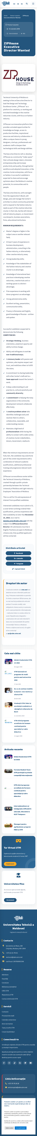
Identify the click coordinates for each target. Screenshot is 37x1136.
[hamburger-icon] (33, 4)
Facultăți (5, 979)
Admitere (5, 975)
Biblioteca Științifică (9, 987)
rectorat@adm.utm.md (14, 957)
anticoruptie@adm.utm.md (17, 1087)
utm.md (24, 590)
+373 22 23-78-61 (12, 953)
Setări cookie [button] (9, 1128)
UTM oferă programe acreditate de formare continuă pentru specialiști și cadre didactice (22, 790)
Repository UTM (7, 995)
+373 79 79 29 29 (13, 1083)
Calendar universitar (9, 1020)
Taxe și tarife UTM (8, 1028)
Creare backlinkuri (8, 1032)
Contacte (5, 1012)
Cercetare (5, 983)
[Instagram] (9, 1063)
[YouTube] (31, 1063)
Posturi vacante (15, 15)
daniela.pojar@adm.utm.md (14, 521)
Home (5, 15)
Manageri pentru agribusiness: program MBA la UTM (22, 827)
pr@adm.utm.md (14, 633)
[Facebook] (4, 1063)
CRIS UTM (5, 991)
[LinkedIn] (20, 1063)
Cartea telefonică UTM (10, 999)
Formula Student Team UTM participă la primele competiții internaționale (23, 772)
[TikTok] (15, 1063)
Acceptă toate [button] (20, 1128)
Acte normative (7, 1024)
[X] (25, 1063)
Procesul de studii (8, 1016)
